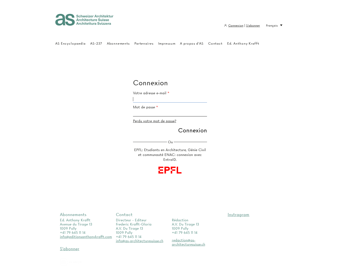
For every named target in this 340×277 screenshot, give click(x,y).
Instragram (238, 214)
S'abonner (253, 25)
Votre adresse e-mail (149, 93)
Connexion (235, 25)
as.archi (77, 262)
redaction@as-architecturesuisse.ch (188, 242)
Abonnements (118, 43)
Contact (215, 43)
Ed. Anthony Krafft (243, 43)
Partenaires (144, 43)
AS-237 (96, 43)
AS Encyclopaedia (70, 43)
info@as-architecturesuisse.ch (139, 241)
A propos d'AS (191, 43)
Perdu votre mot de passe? (154, 121)
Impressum (167, 43)
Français (272, 25)
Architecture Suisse (84, 22)
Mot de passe (144, 107)
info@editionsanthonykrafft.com (86, 237)
